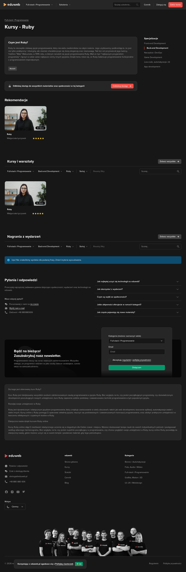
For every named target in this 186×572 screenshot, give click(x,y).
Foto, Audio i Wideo (133, 467)
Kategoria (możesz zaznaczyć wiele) (125, 336)
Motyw (8, 501)
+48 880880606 (25, 312)
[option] (15, 514)
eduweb (68, 455)
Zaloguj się (161, 4)
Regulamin (154, 563)
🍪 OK (78, 564)
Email (111, 347)
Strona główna (71, 462)
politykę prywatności (142, 360)
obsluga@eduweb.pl (18, 476)
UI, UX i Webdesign (133, 483)
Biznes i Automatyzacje (135, 462)
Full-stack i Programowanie (17, 20)
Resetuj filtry (98, 171)
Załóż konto (175, 4)
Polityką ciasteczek (64, 564)
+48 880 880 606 (17, 481)
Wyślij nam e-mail (17, 308)
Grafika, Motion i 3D (133, 477)
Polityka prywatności (172, 563)
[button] (52, 5)
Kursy (67, 467)
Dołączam (136, 367)
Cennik (147, 4)
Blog (67, 483)
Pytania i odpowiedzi (18, 466)
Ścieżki (68, 472)
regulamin (126, 360)
